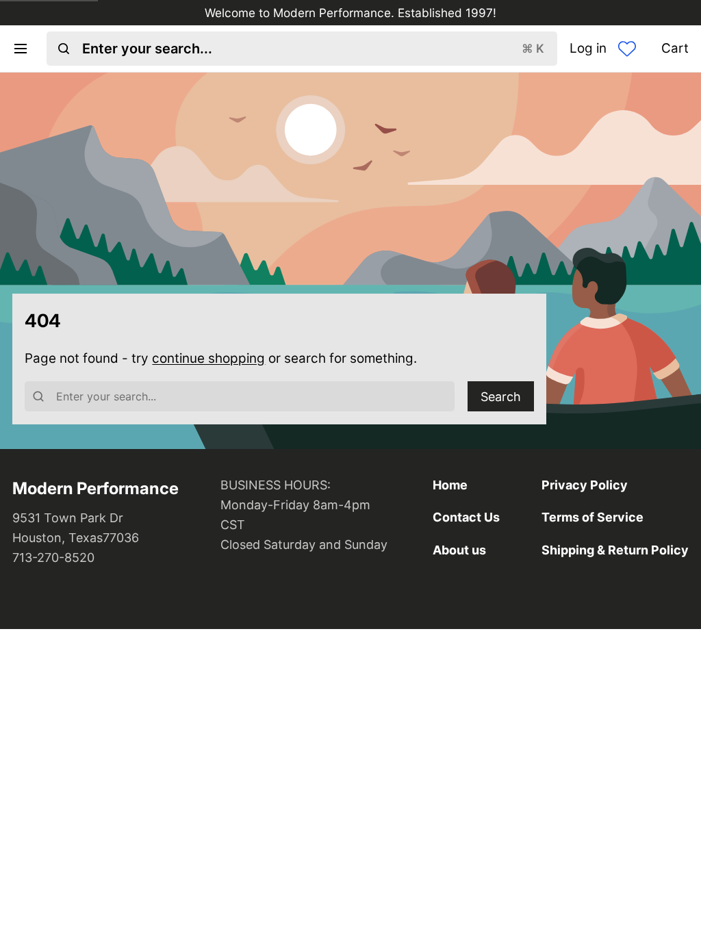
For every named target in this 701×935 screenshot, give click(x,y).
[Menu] (26, 48)
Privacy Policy (584, 485)
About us (459, 550)
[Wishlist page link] (627, 48)
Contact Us (466, 517)
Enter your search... (313, 48)
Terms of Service (592, 517)
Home (450, 485)
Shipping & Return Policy (615, 550)
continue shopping (208, 358)
